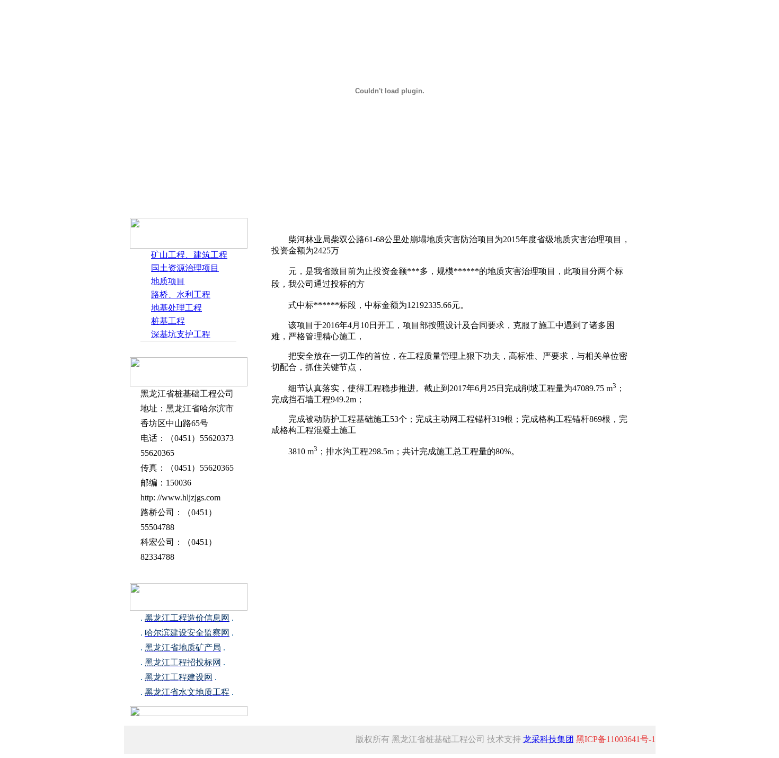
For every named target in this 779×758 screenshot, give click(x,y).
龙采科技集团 (548, 739)
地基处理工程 (176, 307)
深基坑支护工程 (180, 334)
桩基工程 (168, 320)
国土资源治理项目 (185, 267)
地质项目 (168, 281)
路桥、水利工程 (180, 294)
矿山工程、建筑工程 (189, 254)
